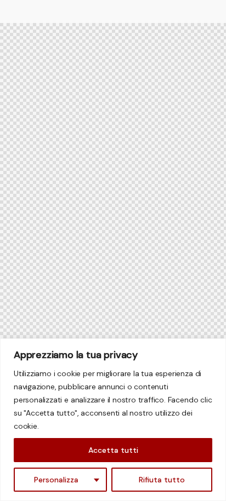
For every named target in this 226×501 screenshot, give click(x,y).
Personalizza (56, 480)
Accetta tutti (113, 450)
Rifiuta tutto (162, 480)
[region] (113, 419)
